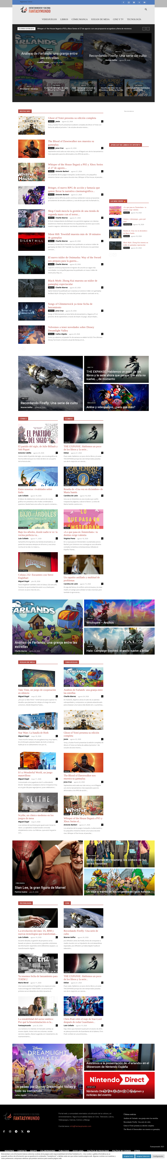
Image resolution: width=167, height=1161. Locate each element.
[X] (139, 2)
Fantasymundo (24, 1025)
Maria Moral (23, 982)
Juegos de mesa (100, 19)
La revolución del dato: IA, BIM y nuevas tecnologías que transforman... (37, 932)
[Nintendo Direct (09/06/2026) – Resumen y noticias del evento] (119, 1085)
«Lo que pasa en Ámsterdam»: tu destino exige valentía (81, 534)
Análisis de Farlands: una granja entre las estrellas (141, 1118)
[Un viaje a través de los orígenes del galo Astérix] (119, 882)
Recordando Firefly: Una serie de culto (137, 1122)
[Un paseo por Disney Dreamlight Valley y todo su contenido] (47, 1071)
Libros (64, 19)
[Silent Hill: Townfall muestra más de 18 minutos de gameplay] (31, 241)
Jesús (58, 121)
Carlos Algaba (61, 334)
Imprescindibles (69, 1015)
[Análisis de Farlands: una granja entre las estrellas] (49, 56)
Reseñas (110, 85)
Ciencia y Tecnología (25, 1015)
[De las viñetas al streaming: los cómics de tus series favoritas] (119, 853)
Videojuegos (49, 19)
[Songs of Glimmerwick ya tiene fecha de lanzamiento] (31, 311)
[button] (146, 10)
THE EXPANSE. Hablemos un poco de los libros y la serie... (82, 448)
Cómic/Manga (80, 19)
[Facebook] (123, 2)
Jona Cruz (60, 148)
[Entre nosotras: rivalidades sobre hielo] (138, 87)
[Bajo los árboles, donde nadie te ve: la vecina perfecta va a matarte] (38, 519)
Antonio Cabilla (24, 453)
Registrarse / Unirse (26, 2)
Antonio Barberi (62, 171)
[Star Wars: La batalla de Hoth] (38, 720)
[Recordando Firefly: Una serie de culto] (118, 56)
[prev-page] (19, 348)
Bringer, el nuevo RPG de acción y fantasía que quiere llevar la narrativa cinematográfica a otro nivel (77, 29)
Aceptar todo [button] (128, 1156)
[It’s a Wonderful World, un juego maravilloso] (38, 759)
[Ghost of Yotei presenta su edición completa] (31, 125)
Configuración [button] (158, 1156)
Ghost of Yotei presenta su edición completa (72, 117)
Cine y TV (118, 19)
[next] (148, 28)
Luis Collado (23, 495)
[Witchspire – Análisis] (28, 87)
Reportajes (91, 1087)
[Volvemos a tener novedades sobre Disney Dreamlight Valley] (31, 334)
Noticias (51, 121)
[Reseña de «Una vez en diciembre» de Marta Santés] (110, 87)
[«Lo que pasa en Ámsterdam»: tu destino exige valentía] (115, 210)
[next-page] (23, 348)
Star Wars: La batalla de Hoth (33, 732)
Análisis (49, 49)
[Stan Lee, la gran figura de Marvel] (47, 867)
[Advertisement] (129, 128)
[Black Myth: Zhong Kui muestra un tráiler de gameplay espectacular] (31, 288)
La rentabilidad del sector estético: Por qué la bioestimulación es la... (36, 1021)
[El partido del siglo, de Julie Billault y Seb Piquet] (56, 87)
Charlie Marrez (43, 62)
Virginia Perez (69, 538)
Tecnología (134, 19)
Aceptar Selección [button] (143, 1156)
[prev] (144, 28)
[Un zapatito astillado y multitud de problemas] (83, 564)
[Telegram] (134, 2)
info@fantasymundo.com (80, 1126)
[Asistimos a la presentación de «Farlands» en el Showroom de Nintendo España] (119, 1057)
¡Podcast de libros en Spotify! (125, 145)
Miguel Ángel (23, 581)
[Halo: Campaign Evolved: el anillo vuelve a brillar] (83, 87)
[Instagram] (129, 2)
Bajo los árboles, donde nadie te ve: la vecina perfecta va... (37, 534)
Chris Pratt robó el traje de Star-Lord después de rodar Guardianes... (83, 1021)
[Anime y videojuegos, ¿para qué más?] (115, 222)
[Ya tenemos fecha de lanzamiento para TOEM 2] (38, 963)
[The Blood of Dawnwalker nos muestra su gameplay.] (31, 149)
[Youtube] (144, 2)
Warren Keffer (111, 60)
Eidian (66, 453)
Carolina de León (71, 495)
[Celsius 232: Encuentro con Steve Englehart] (38, 562)
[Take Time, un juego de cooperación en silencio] (38, 677)
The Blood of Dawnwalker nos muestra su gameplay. (80, 777)
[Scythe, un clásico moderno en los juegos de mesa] (38, 802)
